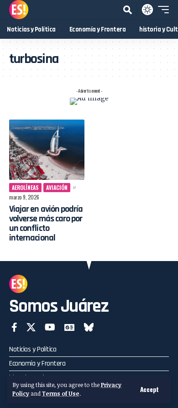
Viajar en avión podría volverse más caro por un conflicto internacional (46, 223)
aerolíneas (25, 187)
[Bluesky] (88, 327)
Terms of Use (60, 393)
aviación (57, 187)
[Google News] (69, 327)
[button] (149, 389)
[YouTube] (50, 327)
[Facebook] (14, 327)
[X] (31, 327)
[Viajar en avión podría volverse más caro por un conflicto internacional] (46, 150)
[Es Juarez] (18, 9)
